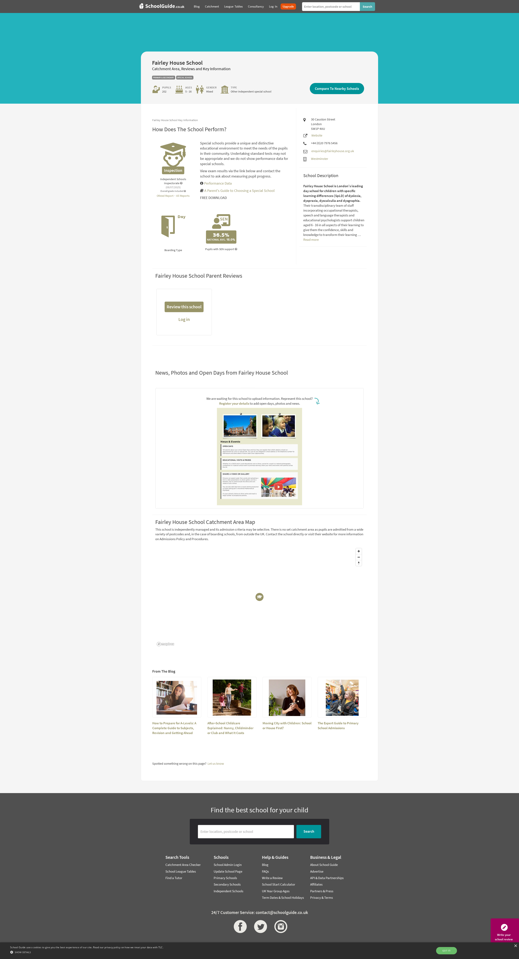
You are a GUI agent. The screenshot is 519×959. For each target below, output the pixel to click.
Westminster (319, 159)
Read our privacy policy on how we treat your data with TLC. (128, 947)
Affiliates (316, 884)
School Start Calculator (278, 884)
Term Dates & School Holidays (283, 897)
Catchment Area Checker (183, 864)
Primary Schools (225, 878)
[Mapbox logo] (165, 644)
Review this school (184, 307)
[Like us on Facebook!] (239, 926)
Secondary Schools (227, 884)
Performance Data (217, 183)
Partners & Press (321, 891)
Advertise (316, 871)
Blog (265, 864)
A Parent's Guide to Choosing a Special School (239, 190)
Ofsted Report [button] (165, 196)
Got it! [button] (446, 950)
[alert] (259, 950)
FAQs (265, 871)
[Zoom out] (359, 557)
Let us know (216, 763)
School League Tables (180, 871)
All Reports (183, 196)
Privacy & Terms (321, 897)
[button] (86, 952)
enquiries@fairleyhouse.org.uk (332, 151)
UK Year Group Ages (276, 891)
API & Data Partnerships (327, 878)
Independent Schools (228, 891)
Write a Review (272, 878)
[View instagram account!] (279, 926)
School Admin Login (228, 864)
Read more (311, 239)
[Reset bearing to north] (359, 563)
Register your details (234, 403)
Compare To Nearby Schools (337, 88)
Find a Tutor (173, 878)
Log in (184, 319)
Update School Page (228, 871)
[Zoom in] (359, 551)
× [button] (515, 945)
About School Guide (324, 864)
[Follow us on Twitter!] (259, 926)
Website (316, 135)
